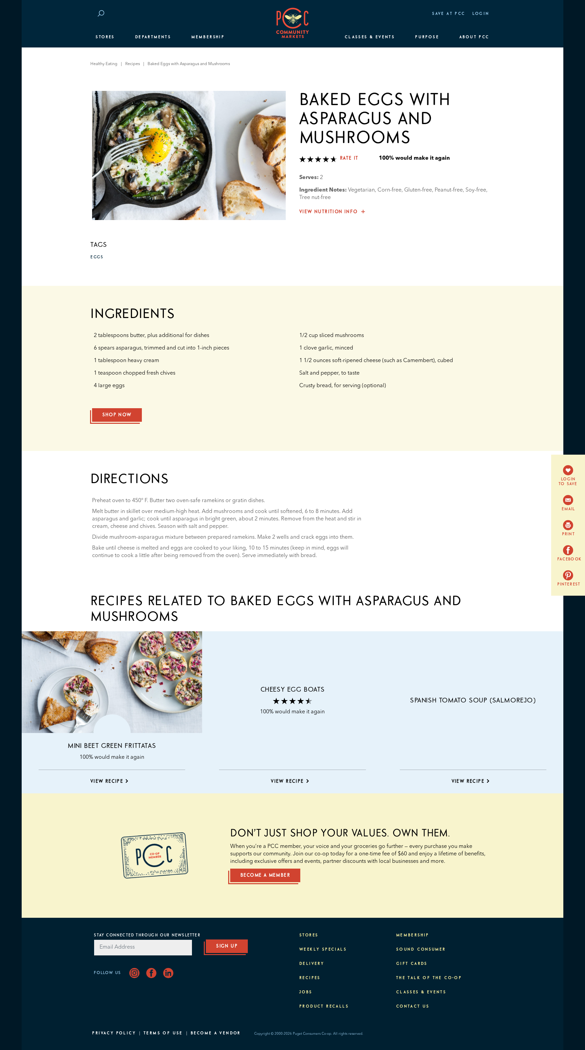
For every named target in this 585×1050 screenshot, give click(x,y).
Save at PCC (448, 14)
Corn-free (389, 190)
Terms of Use (163, 1033)
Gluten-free (418, 190)
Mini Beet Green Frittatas (112, 745)
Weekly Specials (323, 950)
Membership (207, 37)
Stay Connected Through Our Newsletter (147, 935)
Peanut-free (449, 190)
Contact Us (413, 1007)
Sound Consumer (421, 950)
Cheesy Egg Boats (292, 689)
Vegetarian (361, 190)
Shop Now (116, 415)
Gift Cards (412, 964)
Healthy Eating (103, 64)
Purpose (427, 37)
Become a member (265, 875)
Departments (153, 37)
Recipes (132, 64)
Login (481, 14)
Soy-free (475, 190)
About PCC (474, 37)
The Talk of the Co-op (429, 978)
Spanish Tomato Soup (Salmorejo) (473, 700)
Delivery (311, 964)
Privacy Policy (114, 1033)
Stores (104, 37)
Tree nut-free (315, 197)
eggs (96, 257)
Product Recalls (324, 1007)
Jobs (305, 992)
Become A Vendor (216, 1033)
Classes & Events (370, 37)
